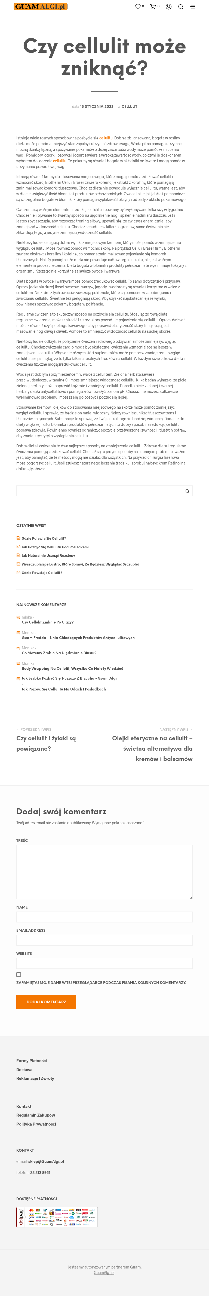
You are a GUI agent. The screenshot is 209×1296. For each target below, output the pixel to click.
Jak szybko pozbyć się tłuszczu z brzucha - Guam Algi (69, 678)
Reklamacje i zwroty (35, 1078)
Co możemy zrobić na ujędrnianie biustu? (59, 653)
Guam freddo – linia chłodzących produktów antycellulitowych (78, 638)
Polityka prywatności (36, 1123)
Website (24, 954)
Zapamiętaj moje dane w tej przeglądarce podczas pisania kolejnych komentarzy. (101, 983)
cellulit (129, 107)
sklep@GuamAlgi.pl (46, 1161)
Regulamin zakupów (35, 1114)
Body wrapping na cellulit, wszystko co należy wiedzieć (72, 669)
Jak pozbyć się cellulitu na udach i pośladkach (64, 689)
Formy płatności (31, 1060)
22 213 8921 (40, 1172)
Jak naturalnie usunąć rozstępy (48, 555)
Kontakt (23, 1106)
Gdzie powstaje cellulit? (42, 572)
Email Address (30, 931)
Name (22, 907)
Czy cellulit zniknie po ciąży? (48, 622)
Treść (22, 841)
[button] (139, 6)
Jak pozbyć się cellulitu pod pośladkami (55, 547)
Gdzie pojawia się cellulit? (44, 538)
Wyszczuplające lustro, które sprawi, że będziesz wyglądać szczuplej (80, 564)
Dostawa (24, 1069)
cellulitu (106, 138)
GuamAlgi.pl (104, 1272)
